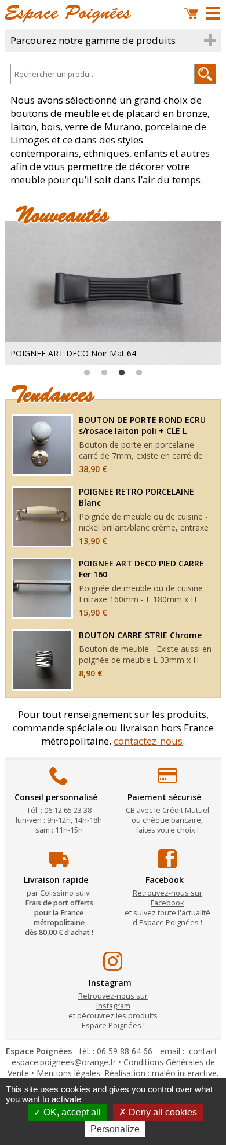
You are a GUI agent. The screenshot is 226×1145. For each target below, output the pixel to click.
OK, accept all (71, 1112)
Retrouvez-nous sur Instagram (113, 1001)
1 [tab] (87, 373)
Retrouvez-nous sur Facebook (167, 898)
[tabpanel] (113, 293)
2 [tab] (104, 373)
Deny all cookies (161, 1112)
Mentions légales (68, 1072)
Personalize (115, 1129)
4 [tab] (139, 373)
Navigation (212, 13)
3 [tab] (121, 373)
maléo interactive (184, 1072)
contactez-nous (148, 741)
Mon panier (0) (191, 13)
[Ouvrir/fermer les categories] (113, 40)
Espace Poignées (68, 14)
